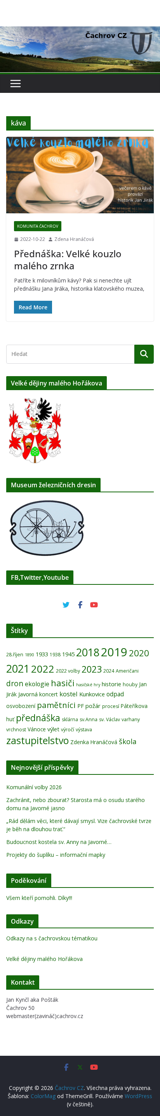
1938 (55, 654)
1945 (68, 654)
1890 (29, 654)
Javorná (28, 694)
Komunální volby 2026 (34, 787)
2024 (108, 671)
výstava (84, 729)
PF (80, 706)
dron (14, 683)
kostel (68, 693)
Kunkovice (92, 694)
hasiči (63, 683)
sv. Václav (109, 719)
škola (128, 741)
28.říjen (14, 654)
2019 (114, 652)
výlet (53, 729)
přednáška (38, 717)
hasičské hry (88, 684)
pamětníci (56, 704)
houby (130, 684)
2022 (42, 669)
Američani (127, 671)
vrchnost (16, 729)
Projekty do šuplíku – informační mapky (55, 854)
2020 (139, 653)
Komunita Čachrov (37, 226)
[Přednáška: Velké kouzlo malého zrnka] (80, 175)
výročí (67, 729)
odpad (115, 694)
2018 (87, 652)
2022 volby (68, 671)
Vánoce (37, 729)
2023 (92, 669)
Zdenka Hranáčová (93, 742)
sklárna (70, 719)
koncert (48, 694)
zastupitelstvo (37, 740)
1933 (42, 654)
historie (111, 684)
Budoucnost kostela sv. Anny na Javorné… (58, 842)
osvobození (20, 706)
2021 (18, 668)
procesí (110, 706)
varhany (131, 719)
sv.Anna (88, 719)
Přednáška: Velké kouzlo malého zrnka (68, 259)
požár (93, 706)
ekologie (37, 684)
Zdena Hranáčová (74, 239)
